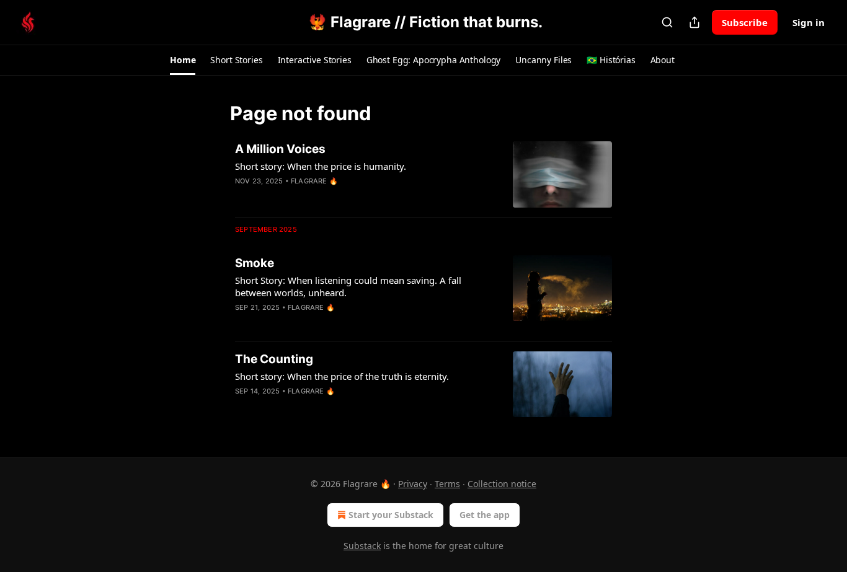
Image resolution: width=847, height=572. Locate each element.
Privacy (412, 484)
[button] (182, 60)
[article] (423, 174)
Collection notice (502, 484)
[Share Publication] (694, 22)
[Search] (667, 22)
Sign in (808, 22)
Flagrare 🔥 (314, 181)
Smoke (254, 263)
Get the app (484, 515)
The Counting (274, 359)
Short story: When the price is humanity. (320, 166)
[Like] (243, 323)
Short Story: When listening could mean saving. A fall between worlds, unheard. (348, 286)
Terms (447, 484)
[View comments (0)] (327, 197)
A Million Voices (280, 149)
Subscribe (745, 22)
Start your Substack (390, 515)
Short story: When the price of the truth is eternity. (342, 376)
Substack (362, 546)
